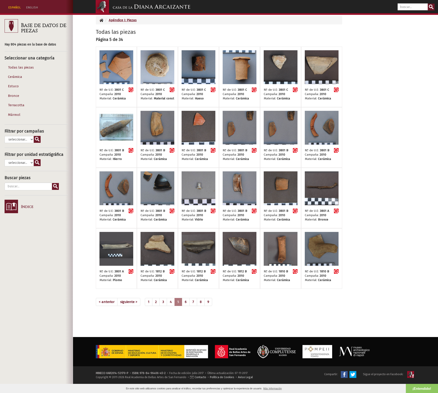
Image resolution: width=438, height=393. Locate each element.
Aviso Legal (245, 377)
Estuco (13, 86)
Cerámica (15, 77)
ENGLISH (32, 7)
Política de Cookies (222, 377)
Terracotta (16, 105)
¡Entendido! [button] (421, 388)
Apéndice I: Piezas (123, 20)
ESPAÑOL (14, 7)
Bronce (13, 96)
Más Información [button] (272, 388)
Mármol (14, 115)
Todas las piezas (21, 67)
